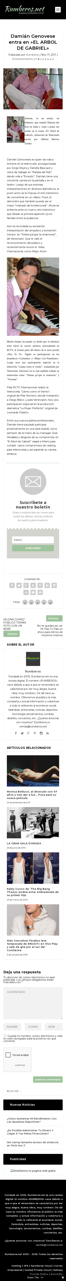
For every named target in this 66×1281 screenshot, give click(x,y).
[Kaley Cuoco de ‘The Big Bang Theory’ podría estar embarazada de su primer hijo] (33, 868)
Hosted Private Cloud (38, 1270)
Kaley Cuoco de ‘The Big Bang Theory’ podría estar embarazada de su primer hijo (33, 892)
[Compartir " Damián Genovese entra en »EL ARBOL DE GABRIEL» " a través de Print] (40, 592)
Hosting (16, 1265)
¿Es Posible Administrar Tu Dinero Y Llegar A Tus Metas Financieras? (30, 1132)
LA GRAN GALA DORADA (24, 843)
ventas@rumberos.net (49, 1244)
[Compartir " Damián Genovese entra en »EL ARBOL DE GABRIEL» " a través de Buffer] (54, 585)
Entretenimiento (22, 59)
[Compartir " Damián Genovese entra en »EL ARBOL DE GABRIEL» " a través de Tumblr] (33, 585)
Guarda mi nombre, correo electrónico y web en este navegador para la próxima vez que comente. (32, 1038)
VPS (26, 1265)
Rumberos (32, 54)
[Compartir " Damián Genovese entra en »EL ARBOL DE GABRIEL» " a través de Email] (33, 592)
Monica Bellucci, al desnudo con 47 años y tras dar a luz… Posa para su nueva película (32, 795)
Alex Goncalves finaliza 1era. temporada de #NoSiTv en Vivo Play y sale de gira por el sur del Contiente (32, 945)
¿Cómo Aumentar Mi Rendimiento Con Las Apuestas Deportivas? (32, 1120)
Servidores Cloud (41, 1265)
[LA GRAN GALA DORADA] (33, 822)
